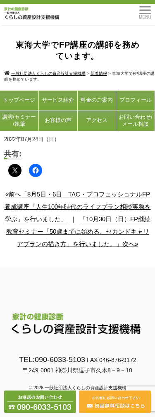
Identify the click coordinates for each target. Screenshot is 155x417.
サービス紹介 (58, 100)
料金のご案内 (97, 100)
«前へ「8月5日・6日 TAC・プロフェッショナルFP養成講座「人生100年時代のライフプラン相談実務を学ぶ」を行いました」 (78, 207)
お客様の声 (58, 120)
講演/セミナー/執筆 (19, 120)
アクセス (96, 120)
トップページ (19, 100)
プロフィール (135, 100)
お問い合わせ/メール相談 (136, 120)
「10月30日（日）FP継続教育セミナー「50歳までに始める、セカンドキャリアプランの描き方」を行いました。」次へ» (78, 231)
